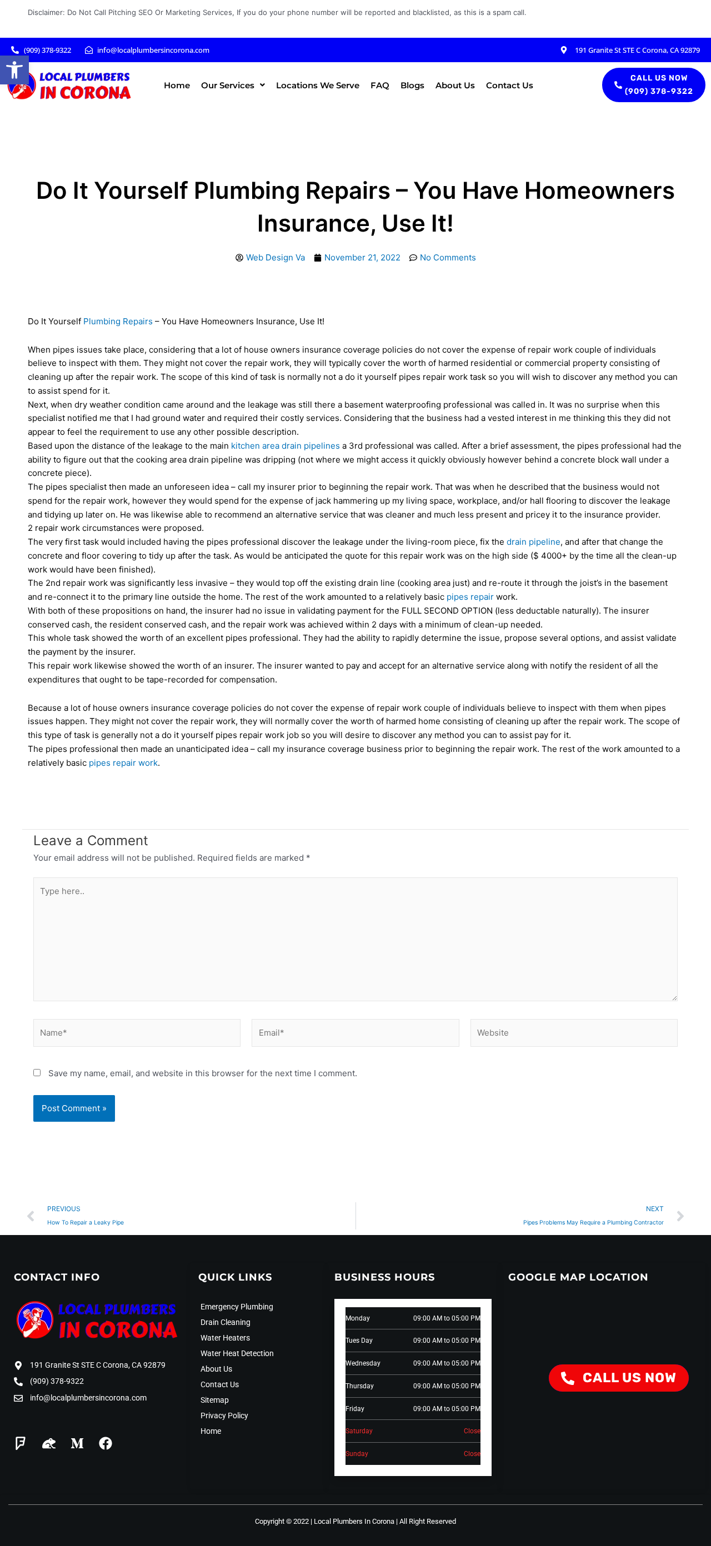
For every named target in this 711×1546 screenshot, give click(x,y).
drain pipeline (533, 541)
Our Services (227, 85)
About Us (455, 85)
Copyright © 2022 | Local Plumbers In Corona (324, 1521)
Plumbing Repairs (118, 321)
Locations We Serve (317, 85)
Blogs (412, 85)
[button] (14, 70)
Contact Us (509, 85)
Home (177, 85)
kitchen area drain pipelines (285, 445)
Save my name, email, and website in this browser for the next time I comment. (202, 1073)
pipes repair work (123, 762)
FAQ (379, 85)
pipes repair (470, 596)
